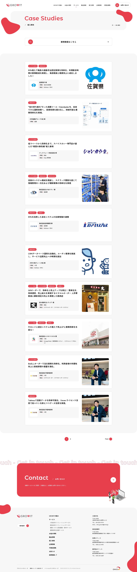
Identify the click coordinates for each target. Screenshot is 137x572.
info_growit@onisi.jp (102, 524)
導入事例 (91, 5)
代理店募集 (107, 5)
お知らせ (52, 551)
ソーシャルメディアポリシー (51, 568)
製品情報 (83, 5)
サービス (76, 5)
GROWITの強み (57, 5)
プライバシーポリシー (21, 568)
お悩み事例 (68, 5)
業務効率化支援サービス (57, 530)
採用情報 (52, 555)
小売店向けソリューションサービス (60, 522)
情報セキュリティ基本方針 (35, 568)
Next (107, 439)
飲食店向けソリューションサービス (60, 525)
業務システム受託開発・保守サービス (61, 528)
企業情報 (98, 5)
